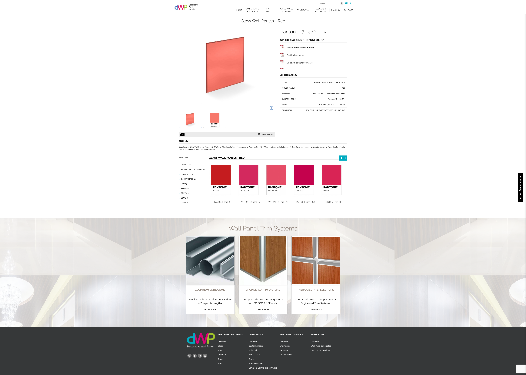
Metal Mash (254, 354)
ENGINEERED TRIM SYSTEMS (263, 289)
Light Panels (269, 10)
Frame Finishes (256, 363)
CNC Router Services (320, 350)
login (349, 3)
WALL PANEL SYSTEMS (286, 10)
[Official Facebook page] (195, 356)
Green (185, 193)
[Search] (342, 3)
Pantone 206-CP (333, 202)
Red (184, 184)
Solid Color (254, 350)
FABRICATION (303, 10)
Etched (186, 165)
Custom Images (256, 346)
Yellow (186, 188)
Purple (185, 203)
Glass (220, 346)
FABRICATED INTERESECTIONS (316, 289)
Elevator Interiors (320, 10)
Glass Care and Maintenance (300, 47)
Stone (220, 359)
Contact (348, 10)
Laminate (222, 354)
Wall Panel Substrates (321, 346)
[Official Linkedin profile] (200, 356)
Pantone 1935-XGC (305, 202)
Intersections (286, 354)
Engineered (285, 346)
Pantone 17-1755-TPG (278, 202)
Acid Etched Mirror (295, 55)
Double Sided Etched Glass (299, 63)
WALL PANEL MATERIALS (252, 10)
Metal (220, 363)
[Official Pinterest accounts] (205, 356)
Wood (220, 350)
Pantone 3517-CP (222, 202)
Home (239, 10)
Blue (184, 198)
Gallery (335, 10)
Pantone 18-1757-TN (250, 202)
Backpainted (188, 179)
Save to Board (267, 134)
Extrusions (284, 350)
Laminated (187, 174)
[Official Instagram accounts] (189, 356)
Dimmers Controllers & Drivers (263, 367)
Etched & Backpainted (193, 170)
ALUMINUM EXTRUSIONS (210, 289)
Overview (222, 341)
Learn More (210, 310)
